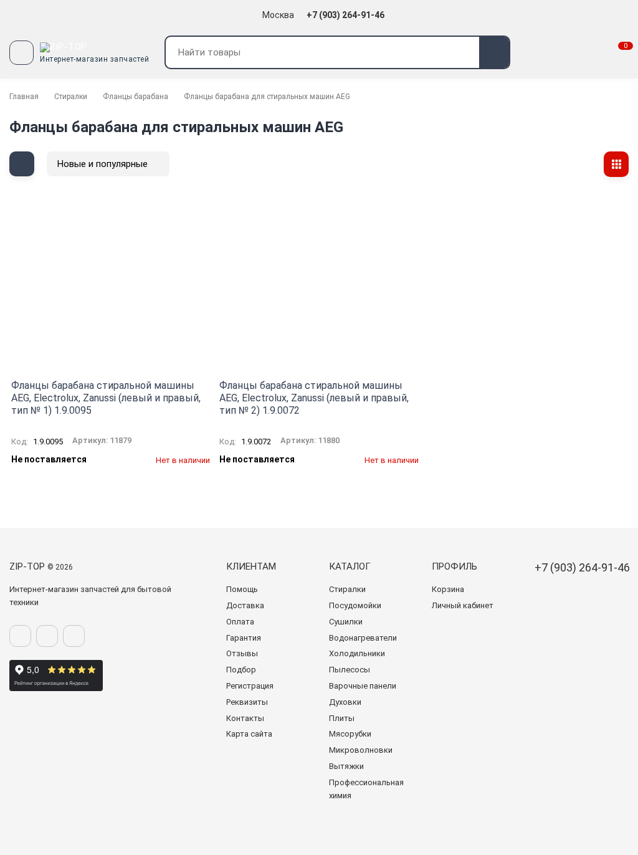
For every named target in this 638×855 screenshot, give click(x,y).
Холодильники (357, 653)
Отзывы (242, 653)
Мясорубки (350, 733)
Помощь (242, 589)
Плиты (342, 718)
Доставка (245, 605)
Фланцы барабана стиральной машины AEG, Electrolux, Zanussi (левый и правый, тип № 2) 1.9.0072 (314, 398)
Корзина (448, 589)
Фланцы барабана (135, 96)
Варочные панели (362, 685)
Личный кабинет (462, 605)
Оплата (240, 621)
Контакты (245, 718)
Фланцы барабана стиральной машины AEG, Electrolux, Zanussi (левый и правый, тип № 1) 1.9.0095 (106, 398)
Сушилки (346, 621)
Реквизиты (247, 702)
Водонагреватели (363, 637)
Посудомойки (355, 605)
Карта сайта (249, 733)
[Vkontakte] (20, 636)
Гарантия (243, 637)
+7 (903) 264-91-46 (346, 15)
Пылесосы (349, 669)
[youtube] (74, 636)
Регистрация (250, 685)
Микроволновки (361, 750)
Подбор (241, 669)
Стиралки (70, 96)
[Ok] (47, 636)
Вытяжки (346, 766)
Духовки (345, 702)
